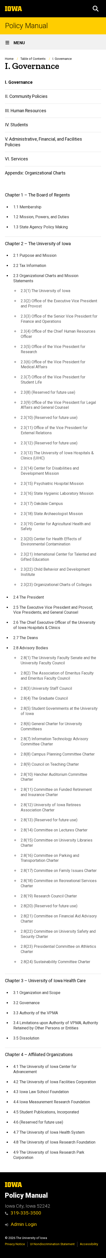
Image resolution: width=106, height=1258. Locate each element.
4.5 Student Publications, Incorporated (46, 1112)
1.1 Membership (27, 207)
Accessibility (89, 1244)
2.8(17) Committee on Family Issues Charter (59, 870)
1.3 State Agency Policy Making (40, 227)
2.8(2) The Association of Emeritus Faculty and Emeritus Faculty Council (57, 676)
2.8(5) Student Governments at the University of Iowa (59, 711)
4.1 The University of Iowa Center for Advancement (44, 1069)
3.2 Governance (26, 1002)
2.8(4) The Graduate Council (44, 698)
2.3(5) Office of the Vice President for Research (53, 349)
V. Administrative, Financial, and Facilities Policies (43, 142)
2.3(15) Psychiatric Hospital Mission (52, 483)
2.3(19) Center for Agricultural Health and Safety (55, 526)
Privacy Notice (15, 1244)
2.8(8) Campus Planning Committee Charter (58, 754)
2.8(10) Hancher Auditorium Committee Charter (54, 777)
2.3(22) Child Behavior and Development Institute (55, 572)
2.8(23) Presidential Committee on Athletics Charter (58, 949)
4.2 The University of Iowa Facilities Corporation (54, 1082)
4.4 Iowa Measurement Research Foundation (51, 1102)
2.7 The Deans (25, 637)
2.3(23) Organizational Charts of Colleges (56, 584)
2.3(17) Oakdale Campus (42, 503)
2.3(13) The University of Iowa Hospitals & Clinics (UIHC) (57, 455)
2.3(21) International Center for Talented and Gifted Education (58, 557)
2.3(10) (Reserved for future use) (49, 417)
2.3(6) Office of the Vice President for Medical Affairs (53, 364)
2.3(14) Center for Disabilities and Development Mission (50, 471)
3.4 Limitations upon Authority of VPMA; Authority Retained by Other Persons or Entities (55, 1025)
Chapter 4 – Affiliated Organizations (39, 1054)
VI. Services (16, 158)
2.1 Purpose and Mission (34, 255)
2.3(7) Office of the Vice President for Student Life (53, 380)
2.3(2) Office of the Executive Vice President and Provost (59, 303)
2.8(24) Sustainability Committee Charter (55, 961)
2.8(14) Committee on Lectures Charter (54, 830)
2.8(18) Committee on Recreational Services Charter (59, 883)
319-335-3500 (26, 1213)
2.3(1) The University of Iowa (45, 290)
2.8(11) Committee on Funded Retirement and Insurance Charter (56, 792)
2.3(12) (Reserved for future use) (49, 443)
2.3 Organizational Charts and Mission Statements (45, 278)
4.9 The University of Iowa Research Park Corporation (48, 1155)
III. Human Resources (25, 110)
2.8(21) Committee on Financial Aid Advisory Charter (59, 919)
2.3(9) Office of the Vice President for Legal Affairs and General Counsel (58, 405)
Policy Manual (26, 25)
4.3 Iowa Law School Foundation (41, 1091)
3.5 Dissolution (26, 1038)
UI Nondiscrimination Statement (52, 1244)
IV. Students (16, 124)
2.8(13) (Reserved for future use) (49, 820)
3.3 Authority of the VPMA (35, 1013)
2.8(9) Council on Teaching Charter (50, 764)
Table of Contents (33, 59)
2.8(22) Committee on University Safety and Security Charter (58, 934)
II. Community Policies (26, 96)
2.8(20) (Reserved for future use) (49, 906)
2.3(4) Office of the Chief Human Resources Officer (58, 334)
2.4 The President (28, 597)
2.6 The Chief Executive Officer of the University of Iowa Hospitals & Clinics (54, 625)
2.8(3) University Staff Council (46, 688)
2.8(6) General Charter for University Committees (51, 726)
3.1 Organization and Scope (36, 992)
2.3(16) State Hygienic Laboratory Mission (57, 493)
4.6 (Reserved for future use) (38, 1122)
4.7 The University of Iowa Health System (49, 1132)
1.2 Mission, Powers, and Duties (41, 217)
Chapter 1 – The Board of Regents (37, 195)
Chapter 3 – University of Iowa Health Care (45, 980)
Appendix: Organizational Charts (35, 173)
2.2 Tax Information (29, 265)
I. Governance (19, 82)
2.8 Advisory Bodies (30, 648)
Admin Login (24, 1224)
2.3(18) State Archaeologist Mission (52, 513)
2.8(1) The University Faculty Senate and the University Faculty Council (58, 660)
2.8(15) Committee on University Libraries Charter (56, 843)
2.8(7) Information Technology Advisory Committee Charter (54, 741)
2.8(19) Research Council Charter (49, 896)
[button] (95, 8)
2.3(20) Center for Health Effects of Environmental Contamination (51, 541)
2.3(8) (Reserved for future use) (48, 392)
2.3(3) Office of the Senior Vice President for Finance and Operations (59, 319)
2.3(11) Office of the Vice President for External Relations (54, 430)
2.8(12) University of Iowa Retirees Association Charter (51, 807)
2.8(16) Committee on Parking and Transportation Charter (50, 858)
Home (9, 59)
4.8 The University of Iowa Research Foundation (54, 1142)
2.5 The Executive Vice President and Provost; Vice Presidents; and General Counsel (53, 610)
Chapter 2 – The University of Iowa (38, 243)
